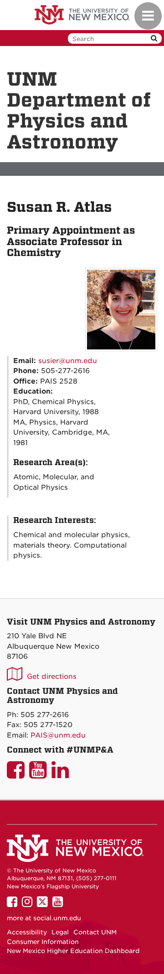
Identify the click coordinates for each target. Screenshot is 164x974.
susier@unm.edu (67, 361)
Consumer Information (43, 941)
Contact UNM (95, 932)
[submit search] (154, 38)
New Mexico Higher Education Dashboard (73, 950)
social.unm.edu (57, 918)
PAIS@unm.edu (58, 735)
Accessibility (27, 932)
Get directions (52, 676)
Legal (60, 932)
